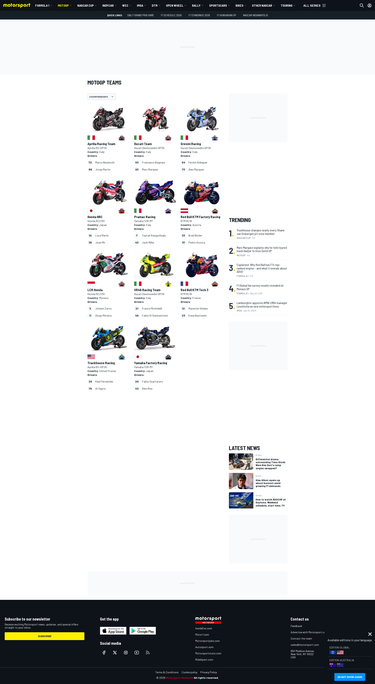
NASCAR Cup (85, 5)
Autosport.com (204, 647)
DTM (154, 5)
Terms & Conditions (167, 672)
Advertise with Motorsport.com (309, 632)
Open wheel (174, 5)
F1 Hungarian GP (226, 15)
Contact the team (301, 638)
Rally (196, 5)
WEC (125, 5)
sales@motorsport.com (305, 644)
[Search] (362, 5)
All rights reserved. (206, 677)
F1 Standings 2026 (199, 15)
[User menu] (369, 5)
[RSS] (148, 652)
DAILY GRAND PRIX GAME (140, 15)
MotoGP (63, 5)
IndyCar (108, 5)
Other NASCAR (262, 5)
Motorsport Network (179, 677)
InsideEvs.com (203, 628)
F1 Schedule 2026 (171, 15)
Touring (286, 5)
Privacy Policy (208, 672)
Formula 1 (42, 5)
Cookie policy (189, 672)
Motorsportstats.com (208, 653)
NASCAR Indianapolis (255, 15)
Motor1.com (202, 634)
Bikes (239, 5)
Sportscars (218, 5)
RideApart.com (204, 659)
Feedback (296, 626)
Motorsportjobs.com (207, 640)
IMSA (140, 5)
